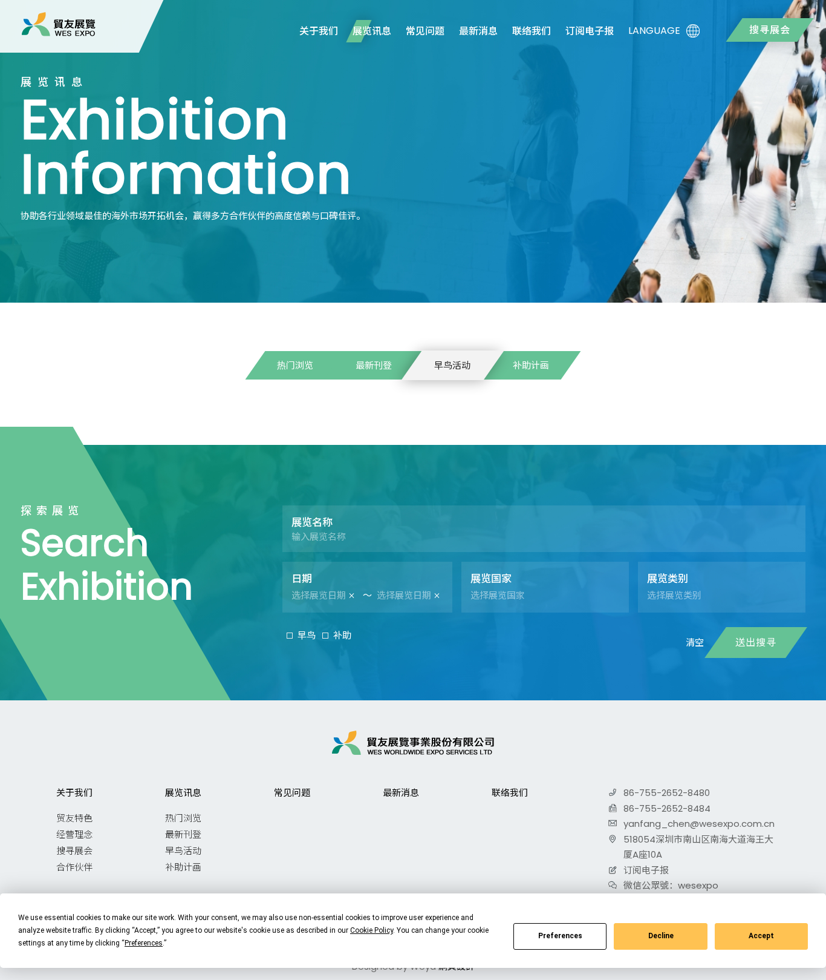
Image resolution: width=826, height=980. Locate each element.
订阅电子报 (589, 31)
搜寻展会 (769, 30)
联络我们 (531, 31)
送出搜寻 (755, 642)
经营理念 (74, 834)
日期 (301, 578)
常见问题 (425, 31)
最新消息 (478, 31)
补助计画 (531, 365)
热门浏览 (295, 365)
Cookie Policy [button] (371, 930)
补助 (342, 635)
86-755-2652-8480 (666, 792)
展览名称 (312, 522)
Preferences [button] (144, 943)
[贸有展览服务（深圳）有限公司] (58, 24)
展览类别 (667, 578)
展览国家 (491, 578)
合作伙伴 (74, 867)
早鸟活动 (452, 365)
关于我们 (318, 31)
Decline (661, 936)
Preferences (560, 936)
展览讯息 (372, 31)
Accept (761, 936)
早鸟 (307, 635)
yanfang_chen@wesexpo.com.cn (699, 823)
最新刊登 (374, 365)
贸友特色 (74, 818)
